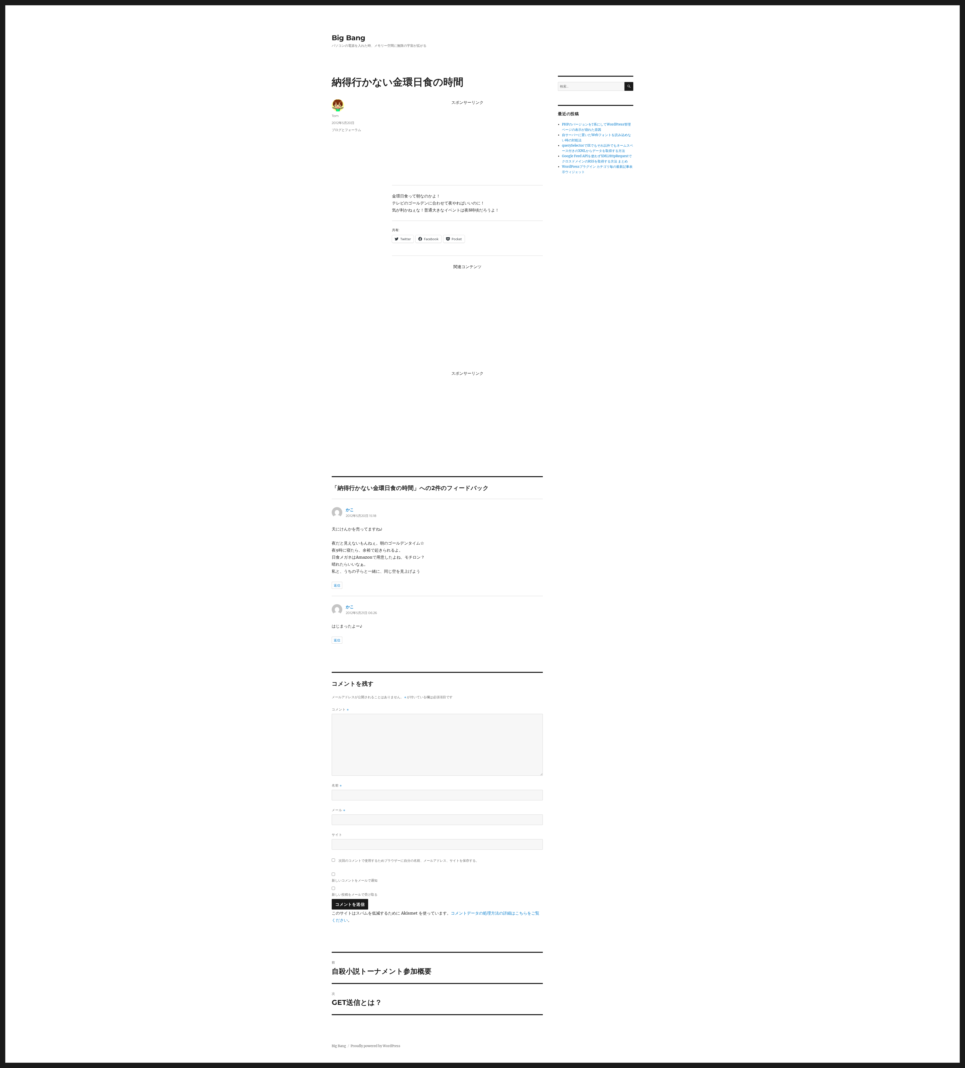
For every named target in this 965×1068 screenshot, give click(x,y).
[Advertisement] (468, 142)
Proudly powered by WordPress (375, 1046)
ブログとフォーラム (346, 130)
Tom (335, 116)
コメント (340, 709)
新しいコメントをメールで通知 (354, 880)
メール (338, 810)
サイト (337, 835)
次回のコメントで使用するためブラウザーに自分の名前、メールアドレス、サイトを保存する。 (409, 860)
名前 (337, 785)
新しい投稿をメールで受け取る (354, 894)
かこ (350, 509)
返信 (337, 585)
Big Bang (348, 37)
